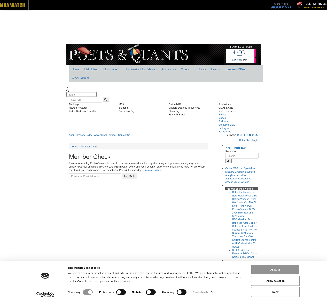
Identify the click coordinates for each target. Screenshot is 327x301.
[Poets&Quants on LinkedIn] (253, 135)
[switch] (121, 292)
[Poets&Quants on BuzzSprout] (230, 147)
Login (255, 140)
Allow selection (275, 280)
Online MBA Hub (234, 168)
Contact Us (124, 135)
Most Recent (111, 69)
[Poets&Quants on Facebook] (244, 135)
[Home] (128, 53)
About (72, 135)
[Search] (106, 99)
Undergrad (224, 128)
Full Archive (225, 131)
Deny (275, 291)
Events (215, 69)
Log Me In (129, 176)
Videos (185, 69)
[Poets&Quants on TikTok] (244, 147)
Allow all (275, 269)
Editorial (111, 135)
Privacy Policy (84, 135)
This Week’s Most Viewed (140, 69)
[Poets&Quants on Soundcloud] (256, 135)
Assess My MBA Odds (237, 182)
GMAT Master (80, 78)
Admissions (169, 69)
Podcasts (200, 69)
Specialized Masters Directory (240, 170)
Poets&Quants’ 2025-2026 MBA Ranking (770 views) (243, 212)
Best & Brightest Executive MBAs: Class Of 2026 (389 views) (244, 253)
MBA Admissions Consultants (238, 176)
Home (75, 69)
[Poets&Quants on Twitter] (238, 135)
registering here (153, 170)
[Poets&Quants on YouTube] (250, 135)
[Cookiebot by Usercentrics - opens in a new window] (45, 294)
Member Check (89, 146)
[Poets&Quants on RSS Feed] (241, 135)
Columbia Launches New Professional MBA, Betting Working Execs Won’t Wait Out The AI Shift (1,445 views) (244, 198)
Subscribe (244, 140)
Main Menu (91, 69)
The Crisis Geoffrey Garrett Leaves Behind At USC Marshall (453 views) (244, 241)
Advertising (100, 135)
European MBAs (235, 69)
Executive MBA (227, 124)
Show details (200, 292)
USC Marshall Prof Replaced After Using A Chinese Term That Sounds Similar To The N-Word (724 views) (244, 226)
